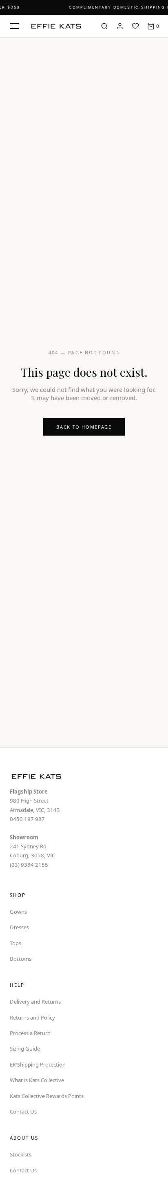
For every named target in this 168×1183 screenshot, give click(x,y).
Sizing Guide (25, 1048)
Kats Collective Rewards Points (47, 1096)
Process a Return (30, 1033)
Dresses (19, 927)
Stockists (20, 1154)
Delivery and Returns (35, 1001)
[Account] (120, 26)
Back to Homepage (83, 427)
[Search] (104, 26)
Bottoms (20, 958)
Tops (15, 943)
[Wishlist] (135, 26)
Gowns (18, 911)
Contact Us (23, 1111)
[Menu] (14, 26)
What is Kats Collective (37, 1080)
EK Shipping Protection (38, 1064)
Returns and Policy (32, 1017)
